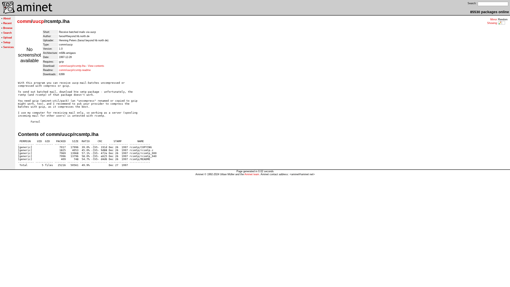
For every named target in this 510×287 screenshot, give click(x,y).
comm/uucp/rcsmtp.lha (72, 65)
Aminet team (251, 174)
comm (24, 21)
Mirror (493, 19)
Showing (492, 23)
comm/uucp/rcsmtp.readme (75, 70)
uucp (38, 21)
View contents (96, 65)
